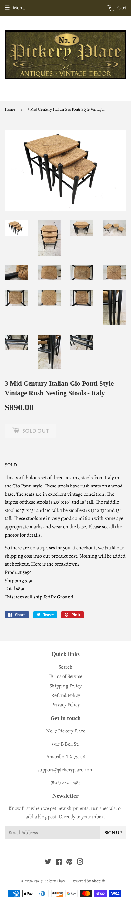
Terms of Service (65, 676)
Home (10, 109)
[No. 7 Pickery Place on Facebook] (58, 862)
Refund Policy (65, 695)
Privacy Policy (65, 704)
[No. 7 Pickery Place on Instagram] (80, 862)
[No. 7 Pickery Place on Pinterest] (69, 862)
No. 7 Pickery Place (50, 881)
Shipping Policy (65, 685)
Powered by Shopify (88, 881)
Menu (19, 7)
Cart (121, 7)
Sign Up (113, 832)
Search (65, 667)
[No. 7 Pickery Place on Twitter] (48, 862)
